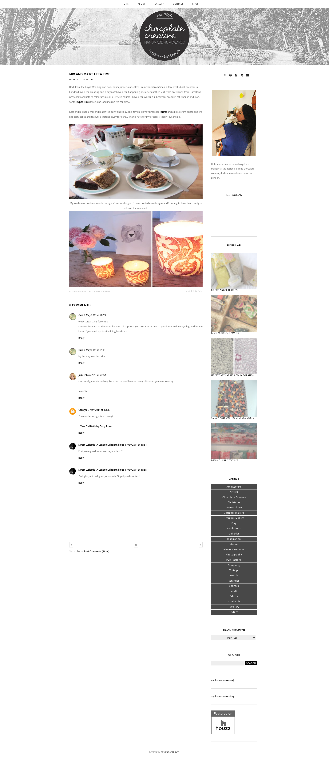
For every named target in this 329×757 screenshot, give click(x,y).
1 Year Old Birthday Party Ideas (95, 426)
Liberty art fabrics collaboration (233, 375)
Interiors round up (234, 549)
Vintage (234, 570)
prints (164, 111)
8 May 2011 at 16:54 (136, 444)
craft (234, 591)
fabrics (234, 596)
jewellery (234, 607)
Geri (80, 315)
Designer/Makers (234, 518)
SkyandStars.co (170, 752)
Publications (234, 560)
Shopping (234, 565)
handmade (234, 601)
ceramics (234, 580)
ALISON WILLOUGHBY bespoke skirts (232, 418)
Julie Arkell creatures (225, 333)
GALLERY (159, 3)
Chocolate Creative (234, 497)
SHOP (195, 3)
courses (234, 586)
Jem (80, 375)
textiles (234, 612)
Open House (84, 101)
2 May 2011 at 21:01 (95, 350)
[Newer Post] (71, 545)
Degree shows (234, 507)
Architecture (234, 486)
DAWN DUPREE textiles (224, 460)
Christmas (234, 502)
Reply (81, 338)
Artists (234, 492)
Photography (234, 554)
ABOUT (141, 3)
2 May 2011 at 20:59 (95, 315)
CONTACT (178, 3)
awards (234, 575)
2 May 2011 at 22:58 (95, 375)
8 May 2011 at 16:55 (136, 469)
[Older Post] (201, 545)
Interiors (234, 544)
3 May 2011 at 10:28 (98, 409)
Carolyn (82, 409)
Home (125, 3)
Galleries (234, 533)
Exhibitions (234, 528)
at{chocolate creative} (222, 680)
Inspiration (234, 539)
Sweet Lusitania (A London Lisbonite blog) (101, 444)
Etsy (234, 523)
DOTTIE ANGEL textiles (224, 290)
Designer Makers (234, 513)
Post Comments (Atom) (96, 551)
